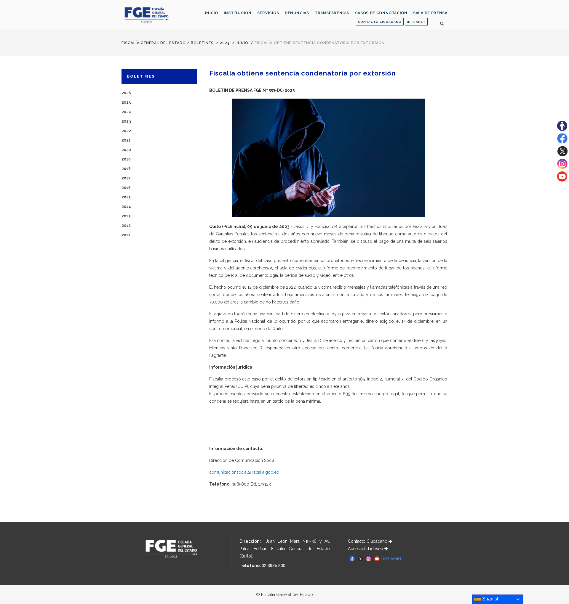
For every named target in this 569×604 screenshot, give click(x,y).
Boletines (202, 43)
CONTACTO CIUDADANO (380, 21)
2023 (225, 43)
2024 (126, 112)
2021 (126, 140)
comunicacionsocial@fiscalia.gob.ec (244, 472)
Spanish (490, 598)
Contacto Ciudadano (368, 541)
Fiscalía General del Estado (154, 43)
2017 (126, 178)
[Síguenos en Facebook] (562, 142)
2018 (126, 168)
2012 (126, 225)
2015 (126, 197)
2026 (126, 93)
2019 (126, 159)
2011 (126, 235)
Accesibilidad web (366, 548)
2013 (126, 216)
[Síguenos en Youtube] (562, 180)
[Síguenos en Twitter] (562, 154)
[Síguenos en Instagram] (562, 167)
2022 (126, 130)
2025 (126, 102)
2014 (126, 206)
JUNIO (242, 43)
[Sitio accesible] (562, 129)
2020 (126, 149)
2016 (126, 187)
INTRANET (416, 21)
